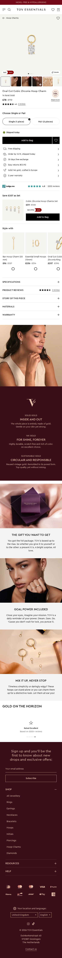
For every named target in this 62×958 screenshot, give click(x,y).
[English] (45, 914)
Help (8, 871)
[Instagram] (28, 923)
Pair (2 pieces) (45, 121)
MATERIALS (25, 307)
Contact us (31, 949)
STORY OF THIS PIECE (25, 299)
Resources (12, 863)
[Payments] (31, 890)
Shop (8, 789)
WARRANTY (8, 314)
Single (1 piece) (16, 121)
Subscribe (31, 778)
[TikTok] (33, 923)
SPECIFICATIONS (25, 282)
